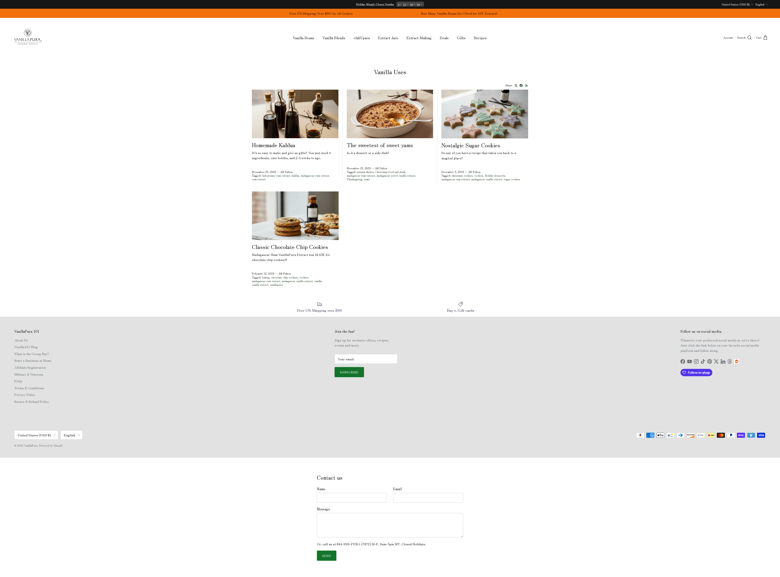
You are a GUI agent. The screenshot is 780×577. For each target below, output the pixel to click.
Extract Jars (388, 37)
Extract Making (418, 37)
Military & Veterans (28, 374)
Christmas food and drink (390, 172)
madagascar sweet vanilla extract (396, 175)
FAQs (18, 380)
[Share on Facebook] (521, 85)
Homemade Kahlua (273, 145)
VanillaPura (31, 445)
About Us (21, 340)
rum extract (259, 179)
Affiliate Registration (30, 367)
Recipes (480, 37)
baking (266, 277)
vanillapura (276, 285)
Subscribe (349, 372)
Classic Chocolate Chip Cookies (290, 246)
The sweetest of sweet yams (380, 145)
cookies (478, 175)
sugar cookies (512, 179)
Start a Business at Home (32, 360)
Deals (444, 37)
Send (326, 556)
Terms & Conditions (29, 387)
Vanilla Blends (334, 37)
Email (397, 489)
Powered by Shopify (51, 445)
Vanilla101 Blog (26, 346)
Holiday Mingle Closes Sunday (375, 4)
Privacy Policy (24, 394)
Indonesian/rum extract (276, 175)
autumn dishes (365, 172)
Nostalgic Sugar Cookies (470, 145)
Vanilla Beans (303, 37)
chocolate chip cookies (284, 277)
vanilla (318, 281)
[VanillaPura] (28, 37)
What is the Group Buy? (31, 353)
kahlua (295, 175)
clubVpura (362, 37)
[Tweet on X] (516, 85)
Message (323, 509)
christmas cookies (462, 175)
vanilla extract (260, 285)
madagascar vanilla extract (486, 179)
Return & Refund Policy (31, 401)
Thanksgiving (354, 179)
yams (367, 179)
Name (321, 489)
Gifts (461, 37)
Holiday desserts (495, 175)
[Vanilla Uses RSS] (526, 85)
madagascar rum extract (315, 175)
